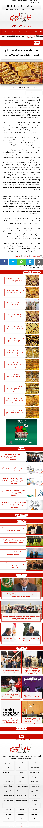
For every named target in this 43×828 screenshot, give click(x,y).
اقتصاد (36, 43)
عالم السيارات (34, 805)
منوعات (34, 809)
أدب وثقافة (34, 781)
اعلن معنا (34, 814)
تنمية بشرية (9, 781)
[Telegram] (30, 262)
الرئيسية (34, 763)
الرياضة (6, 32)
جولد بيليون (36, 256)
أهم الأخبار (21, 575)
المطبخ (8, 791)
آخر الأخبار (21, 521)
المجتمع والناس (21, 800)
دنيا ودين (34, 795)
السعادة (8, 805)
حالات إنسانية (21, 795)
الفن (21, 772)
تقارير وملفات (21, 777)
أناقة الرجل (34, 791)
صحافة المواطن (9, 795)
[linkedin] (25, 6)
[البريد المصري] (21, 432)
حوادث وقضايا (34, 772)
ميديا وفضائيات (34, 777)
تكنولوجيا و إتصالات (21, 786)
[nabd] (21, 6)
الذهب (18, 256)
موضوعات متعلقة (31, 272)
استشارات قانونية (21, 805)
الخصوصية (21, 814)
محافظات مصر (16, 32)
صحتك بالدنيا (21, 791)
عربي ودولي (27, 32)
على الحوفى (32, 93)
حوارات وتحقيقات (8, 772)
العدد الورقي (21, 515)
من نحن (8, 809)
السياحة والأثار (8, 800)
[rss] (18, 6)
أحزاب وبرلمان (35, 786)
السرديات (34, 800)
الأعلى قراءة (21, 648)
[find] (14, 6)
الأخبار (36, 32)
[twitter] (31, 6)
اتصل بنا (8, 814)
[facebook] (35, 6)
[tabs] (8, 6)
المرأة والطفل (7, 786)
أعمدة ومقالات (8, 777)
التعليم (21, 781)
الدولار (26, 256)
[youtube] (28, 6)
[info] (11, 6)
